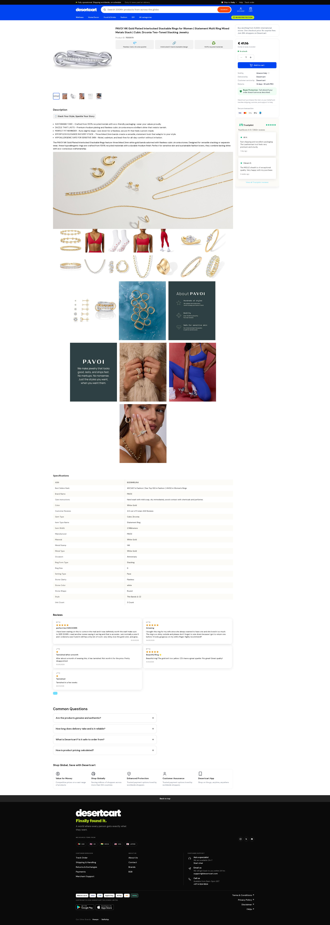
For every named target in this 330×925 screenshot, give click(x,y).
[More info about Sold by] (269, 73)
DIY (133, 17)
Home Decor (93, 17)
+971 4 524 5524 (201, 884)
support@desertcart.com (206, 873)
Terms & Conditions (243, 895)
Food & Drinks (110, 17)
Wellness (80, 17)
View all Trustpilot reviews (257, 182)
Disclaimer (248, 904)
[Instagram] (240, 839)
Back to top (165, 798)
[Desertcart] (86, 9)
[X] (246, 839)
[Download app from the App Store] (105, 907)
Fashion (124, 17)
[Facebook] (252, 839)
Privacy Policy (246, 900)
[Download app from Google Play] (85, 907)
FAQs (250, 909)
